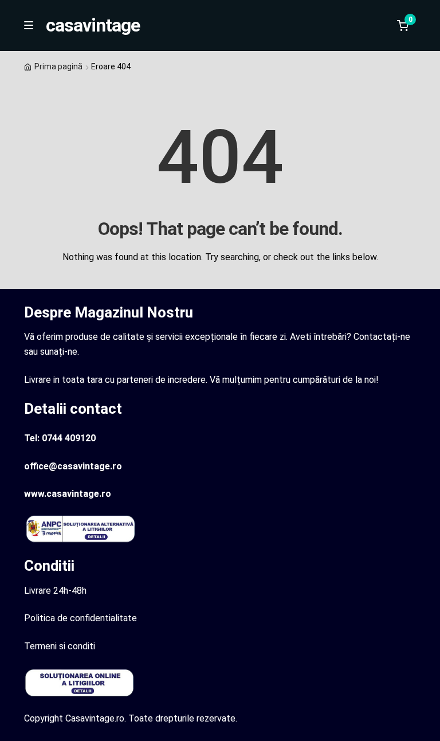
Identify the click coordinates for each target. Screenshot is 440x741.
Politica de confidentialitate (80, 618)
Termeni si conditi (59, 646)
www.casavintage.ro (67, 493)
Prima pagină (58, 66)
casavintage (93, 25)
